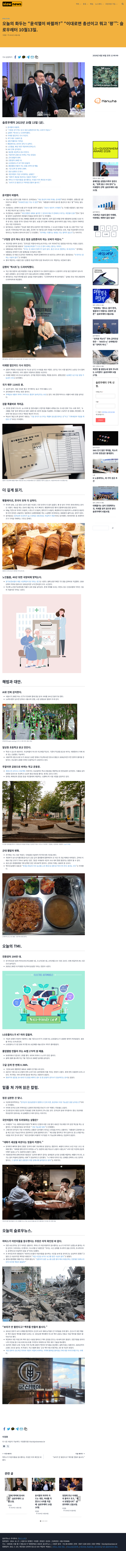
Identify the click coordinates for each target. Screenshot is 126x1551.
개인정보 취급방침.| (87, 1546)
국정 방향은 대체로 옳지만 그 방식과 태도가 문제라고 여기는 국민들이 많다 (48, 213)
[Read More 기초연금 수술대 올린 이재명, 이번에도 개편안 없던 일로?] (105, 203)
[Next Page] (113, 234)
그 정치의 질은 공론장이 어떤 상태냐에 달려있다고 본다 (31, 1160)
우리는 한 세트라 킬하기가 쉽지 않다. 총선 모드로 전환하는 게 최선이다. (49, 249)
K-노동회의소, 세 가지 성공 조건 (105, 479)
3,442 (106, 234)
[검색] (113, 528)
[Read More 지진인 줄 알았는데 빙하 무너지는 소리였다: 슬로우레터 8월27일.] (105, 357)
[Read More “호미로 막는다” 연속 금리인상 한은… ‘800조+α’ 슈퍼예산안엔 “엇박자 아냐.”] (105, 326)
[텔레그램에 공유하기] (28, 57)
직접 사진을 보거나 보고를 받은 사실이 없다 (48, 1256)
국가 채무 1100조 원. (15, 138)
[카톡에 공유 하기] (24, 57)
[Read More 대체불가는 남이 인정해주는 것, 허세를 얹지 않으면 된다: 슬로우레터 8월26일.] (105, 493)
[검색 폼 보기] (123, 4)
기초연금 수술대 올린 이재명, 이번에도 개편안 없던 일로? (104, 216)
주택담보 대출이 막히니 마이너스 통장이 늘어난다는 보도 (26, 394)
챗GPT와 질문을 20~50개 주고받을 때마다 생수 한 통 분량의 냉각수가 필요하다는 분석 (37, 1077)
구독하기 (100, 420)
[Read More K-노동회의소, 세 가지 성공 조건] (105, 466)
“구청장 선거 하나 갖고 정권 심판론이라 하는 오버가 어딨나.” (29, 130)
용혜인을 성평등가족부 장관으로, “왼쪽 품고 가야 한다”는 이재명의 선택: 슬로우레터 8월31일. (105, 186)
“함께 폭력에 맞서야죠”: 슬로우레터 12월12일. (16, 1498)
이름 (97, 402)
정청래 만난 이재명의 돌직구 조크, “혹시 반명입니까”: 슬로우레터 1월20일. (70, 1500)
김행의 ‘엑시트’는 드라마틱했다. (19, 132)
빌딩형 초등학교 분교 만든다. (18, 152)
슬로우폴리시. (96, 212)
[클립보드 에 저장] (36, 57)
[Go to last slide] (8, 1498)
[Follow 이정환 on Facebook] (4, 1446)
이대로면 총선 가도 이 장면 (28, 202)
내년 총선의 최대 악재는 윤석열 (49, 199)
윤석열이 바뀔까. (14, 127)
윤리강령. (98, 1546)
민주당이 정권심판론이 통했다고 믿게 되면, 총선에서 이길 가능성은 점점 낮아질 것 (50, 1102)
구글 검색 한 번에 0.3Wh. (17, 168)
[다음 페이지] (79, 1498)
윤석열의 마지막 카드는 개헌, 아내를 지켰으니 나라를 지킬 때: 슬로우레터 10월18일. (43, 1501)
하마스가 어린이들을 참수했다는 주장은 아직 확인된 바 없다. (30, 179)
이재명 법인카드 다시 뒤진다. (18, 135)
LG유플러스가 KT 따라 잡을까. (19, 163)
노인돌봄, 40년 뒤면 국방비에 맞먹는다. (22, 146)
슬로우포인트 (96, 447)
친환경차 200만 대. (15, 160)
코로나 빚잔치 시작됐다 (52, 207)
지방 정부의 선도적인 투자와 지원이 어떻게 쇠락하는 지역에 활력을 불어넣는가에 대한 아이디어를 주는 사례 (44, 1350)
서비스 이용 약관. (59, 1546)
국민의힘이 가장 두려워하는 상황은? (21, 174)
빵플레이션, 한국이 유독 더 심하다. (20, 144)
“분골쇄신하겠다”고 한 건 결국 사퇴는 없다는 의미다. (43, 246)
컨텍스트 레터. (6, 18)
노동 (94, 475)
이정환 (4, 35)
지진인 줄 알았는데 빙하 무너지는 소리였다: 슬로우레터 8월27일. (105, 372)
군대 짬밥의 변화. (14, 157)
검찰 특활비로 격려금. (15, 141)
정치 (103, 178)
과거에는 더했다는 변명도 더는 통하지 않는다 (56, 232)
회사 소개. (22, 1538)
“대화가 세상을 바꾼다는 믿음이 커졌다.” (23, 177)
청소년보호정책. (73, 1546)
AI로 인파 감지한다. (15, 149)
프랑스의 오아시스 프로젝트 (16, 771)
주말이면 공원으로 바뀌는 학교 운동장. (22, 155)
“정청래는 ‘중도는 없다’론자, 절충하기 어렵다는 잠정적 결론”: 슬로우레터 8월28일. (105, 311)
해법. (92, 4)
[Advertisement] (105, 125)
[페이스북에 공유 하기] (15, 57)
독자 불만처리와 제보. (110, 1546)
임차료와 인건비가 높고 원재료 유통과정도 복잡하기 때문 (34, 516)
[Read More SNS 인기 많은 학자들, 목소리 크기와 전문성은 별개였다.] (105, 438)
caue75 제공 (67, 844)
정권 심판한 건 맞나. (15, 171)
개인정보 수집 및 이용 (108, 412)
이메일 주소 (99, 392)
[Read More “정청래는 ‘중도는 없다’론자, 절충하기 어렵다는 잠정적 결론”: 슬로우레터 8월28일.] (105, 296)
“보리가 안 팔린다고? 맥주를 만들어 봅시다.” (24, 182)
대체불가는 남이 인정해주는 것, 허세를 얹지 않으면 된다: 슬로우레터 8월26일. (104, 508)
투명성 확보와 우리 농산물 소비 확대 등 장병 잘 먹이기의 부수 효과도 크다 (49, 866)
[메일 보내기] (32, 57)
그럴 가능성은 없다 (38, 1127)
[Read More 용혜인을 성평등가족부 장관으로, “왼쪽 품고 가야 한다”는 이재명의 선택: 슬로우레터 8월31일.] (105, 169)
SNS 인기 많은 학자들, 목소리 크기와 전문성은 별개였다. (105, 452)
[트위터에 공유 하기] (20, 57)
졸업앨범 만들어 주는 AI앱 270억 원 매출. (23, 166)
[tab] (40, 1521)
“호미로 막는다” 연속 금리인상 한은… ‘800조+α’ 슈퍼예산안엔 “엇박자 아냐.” (105, 341)
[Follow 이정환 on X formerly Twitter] (8, 1446)
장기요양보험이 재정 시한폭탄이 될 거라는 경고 (23, 581)
